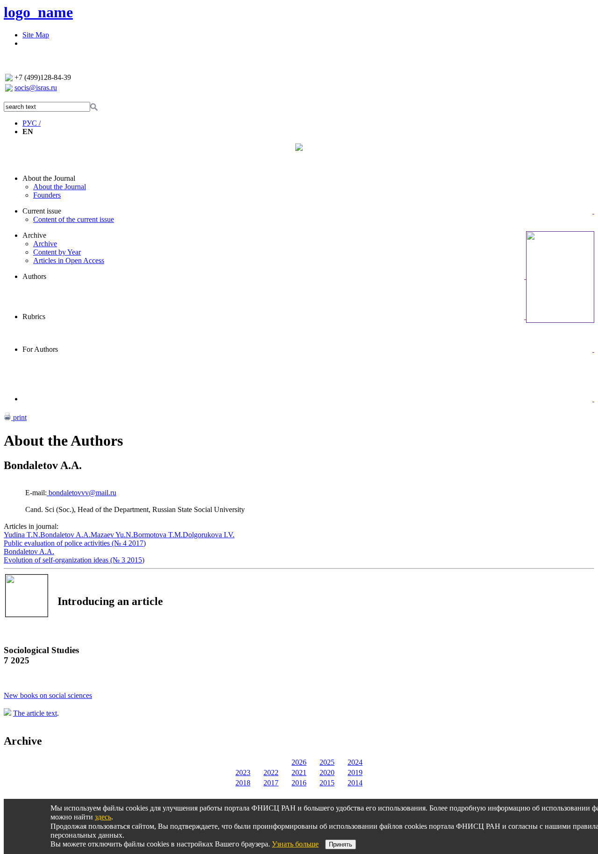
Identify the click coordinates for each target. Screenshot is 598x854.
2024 (355, 762)
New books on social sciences (48, 695)
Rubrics (33, 316)
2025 (327, 762)
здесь (103, 817)
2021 (299, 772)
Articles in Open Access (68, 260)
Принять (340, 844)
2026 (299, 762)
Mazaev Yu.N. (112, 535)
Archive (34, 235)
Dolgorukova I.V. (209, 535)
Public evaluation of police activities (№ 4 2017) (75, 543)
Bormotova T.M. (158, 535)
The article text (35, 713)
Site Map (35, 35)
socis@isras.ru (35, 88)
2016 (299, 783)
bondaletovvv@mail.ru (81, 493)
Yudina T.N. (22, 535)
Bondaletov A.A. (65, 535)
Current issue (41, 211)
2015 (327, 783)
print (19, 417)
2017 (270, 783)
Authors (34, 276)
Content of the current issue (73, 219)
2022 (270, 772)
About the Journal (48, 178)
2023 (242, 772)
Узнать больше (295, 844)
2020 (327, 772)
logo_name (38, 12)
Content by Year (57, 252)
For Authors (40, 349)
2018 (242, 783)
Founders (47, 195)
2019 (355, 772)
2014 (355, 783)
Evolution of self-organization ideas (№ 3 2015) (74, 560)
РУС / (31, 123)
